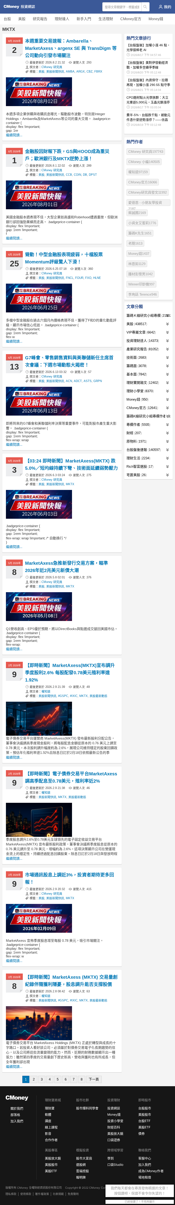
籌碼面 (136, 366)
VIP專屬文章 (140, 332)
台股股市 (144, 1108)
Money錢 (156, 19)
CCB (69, 174)
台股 (7, 19)
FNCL (69, 278)
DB (85, 174)
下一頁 (94, 1079)
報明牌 (81, 1177)
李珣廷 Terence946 (142, 294)
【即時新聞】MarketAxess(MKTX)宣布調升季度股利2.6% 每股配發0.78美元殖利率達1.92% (70, 672)
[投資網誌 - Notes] (21, 6)
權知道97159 (138, 172)
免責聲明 (73, 1194)
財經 (133, 433)
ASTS (88, 381)
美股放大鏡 (115, 1133)
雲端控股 (82, 1171)
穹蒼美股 (136, 475)
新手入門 (84, 19)
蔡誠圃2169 (137, 213)
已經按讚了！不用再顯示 (140, 1201)
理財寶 (49, 1108)
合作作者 (51, 1140)
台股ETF (144, 1121)
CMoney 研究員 (51, 67)
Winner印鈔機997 (141, 284)
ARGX (80, 71)
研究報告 (40, 19)
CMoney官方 (130, 19)
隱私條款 (10, 1194)
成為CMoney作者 (150, 1171)
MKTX (70, 484)
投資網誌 (113, 1108)
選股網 (81, 1164)
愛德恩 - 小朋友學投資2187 (145, 203)
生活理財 (105, 19)
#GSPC (63, 696)
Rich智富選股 (139, 466)
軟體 (48, 1114)
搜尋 (146, 6)
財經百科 (113, 1127)
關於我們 (16, 1108)
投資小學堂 (115, 1121)
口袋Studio (115, 1164)
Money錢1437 (138, 254)
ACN (69, 381)
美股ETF (144, 1127)
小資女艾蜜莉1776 (142, 223)
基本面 (136, 374)
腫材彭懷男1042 (140, 274)
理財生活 (137, 458)
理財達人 (62, 19)
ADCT (78, 381)
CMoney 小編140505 (144, 162)
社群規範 (58, 1194)
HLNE (97, 278)
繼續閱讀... (14, 135)
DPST (93, 174)
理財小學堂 (139, 391)
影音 (48, 1133)
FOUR (79, 278)
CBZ (90, 71)
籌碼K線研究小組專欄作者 (148, 416)
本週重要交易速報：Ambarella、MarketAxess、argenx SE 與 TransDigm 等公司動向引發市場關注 (71, 48)
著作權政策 (42, 1194)
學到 (110, 1158)
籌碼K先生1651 (140, 233)
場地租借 (144, 1177)
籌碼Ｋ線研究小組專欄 (148, 315)
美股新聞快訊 (55, 71)
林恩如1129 (136, 264)
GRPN (97, 381)
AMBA (70, 71)
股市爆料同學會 (87, 1108)
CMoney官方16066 (142, 182)
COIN (77, 174)
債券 (141, 1133)
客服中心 (144, 1158)
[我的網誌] (164, 7)
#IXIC (73, 696)
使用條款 (25, 1194)
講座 (48, 1121)
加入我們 (16, 1121)
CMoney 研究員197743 (145, 151)
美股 (22, 19)
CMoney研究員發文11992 (147, 192)
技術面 (136, 357)
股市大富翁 (84, 1158)
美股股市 (144, 1114)
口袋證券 (113, 1140)
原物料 (136, 441)
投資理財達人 (142, 341)
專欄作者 (137, 424)
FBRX (98, 71)
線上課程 (51, 1127)
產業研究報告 (142, 349)
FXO (88, 278)
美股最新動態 (98, 696)
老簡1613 (135, 243)
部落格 (15, 1115)
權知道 (45, 691)
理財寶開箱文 (142, 383)
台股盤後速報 (143, 450)
